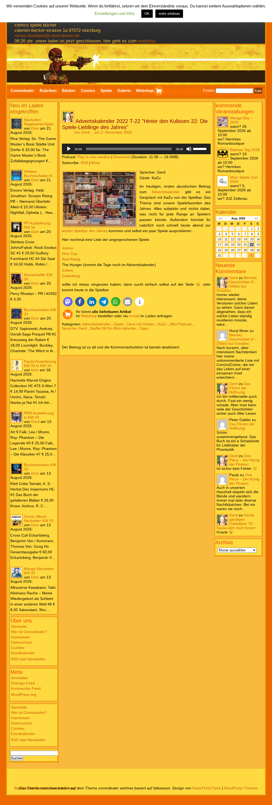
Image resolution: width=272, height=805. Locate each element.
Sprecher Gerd (74, 328)
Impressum (20, 637)
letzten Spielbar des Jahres (85, 231)
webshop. (147, 40)
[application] (136, 149)
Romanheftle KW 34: (38, 277)
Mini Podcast (181, 324)
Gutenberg (71, 276)
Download (121, 157)
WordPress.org (23, 694)
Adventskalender (166, 192)
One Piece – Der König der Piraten (244, 460)
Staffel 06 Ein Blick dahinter (113, 328)
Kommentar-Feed (26, 688)
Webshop (89, 316)
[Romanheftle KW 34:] (16, 279)
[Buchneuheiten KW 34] (16, 314)
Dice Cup (69, 253)
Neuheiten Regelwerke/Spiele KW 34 (39, 122)
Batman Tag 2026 (245, 150)
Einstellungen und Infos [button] (115, 13)
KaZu (162, 324)
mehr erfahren (169, 14)
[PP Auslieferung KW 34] (16, 227)
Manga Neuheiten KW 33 (39, 571)
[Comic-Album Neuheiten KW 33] (16, 520)
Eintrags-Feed (23, 683)
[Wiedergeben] (68, 149)
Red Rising (71, 259)
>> (256, 218)
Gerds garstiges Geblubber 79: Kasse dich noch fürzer (235, 521)
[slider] (200, 148)
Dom (35, 128)
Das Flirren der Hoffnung (239, 388)
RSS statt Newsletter (28, 659)
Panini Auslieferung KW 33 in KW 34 (40, 363)
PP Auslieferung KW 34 (37, 225)
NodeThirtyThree (206, 788)
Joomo (67, 248)
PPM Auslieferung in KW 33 (39, 415)
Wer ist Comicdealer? (29, 632)
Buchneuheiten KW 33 (40, 467)
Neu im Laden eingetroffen (26, 108)
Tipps (143, 328)
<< (220, 218)
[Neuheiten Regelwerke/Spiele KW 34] (16, 124)
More (95, 163)
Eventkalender (23, 653)
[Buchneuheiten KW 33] (16, 469)
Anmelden (19, 678)
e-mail (134, 316)
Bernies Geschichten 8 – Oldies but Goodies (236, 284)
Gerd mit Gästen (141, 324)
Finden (209, 91)
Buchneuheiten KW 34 (40, 312)
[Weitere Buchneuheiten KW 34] (16, 175)
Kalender (225, 212)
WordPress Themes (241, 788)
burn (35, 370)
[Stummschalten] (189, 149)
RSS (84, 163)
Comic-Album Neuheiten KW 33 (38, 518)
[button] (68, 301)
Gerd (35, 421)
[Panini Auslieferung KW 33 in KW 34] (16, 365)
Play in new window (94, 157)
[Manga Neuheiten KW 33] (16, 573)
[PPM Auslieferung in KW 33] (16, 417)
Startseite (19, 626)
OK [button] (147, 14)
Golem (67, 270)
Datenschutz (21, 642)
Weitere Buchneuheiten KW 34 (40, 173)
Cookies (17, 647)
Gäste (118, 324)
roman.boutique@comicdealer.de (46, 35)
